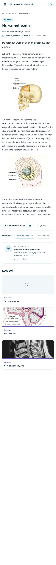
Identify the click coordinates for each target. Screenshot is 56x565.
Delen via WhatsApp (25, 235)
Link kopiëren (43, 235)
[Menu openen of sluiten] (5, 4)
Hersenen (13, 13)
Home (4, 13)
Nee (44, 225)
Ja (33, 225)
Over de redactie (20, 259)
